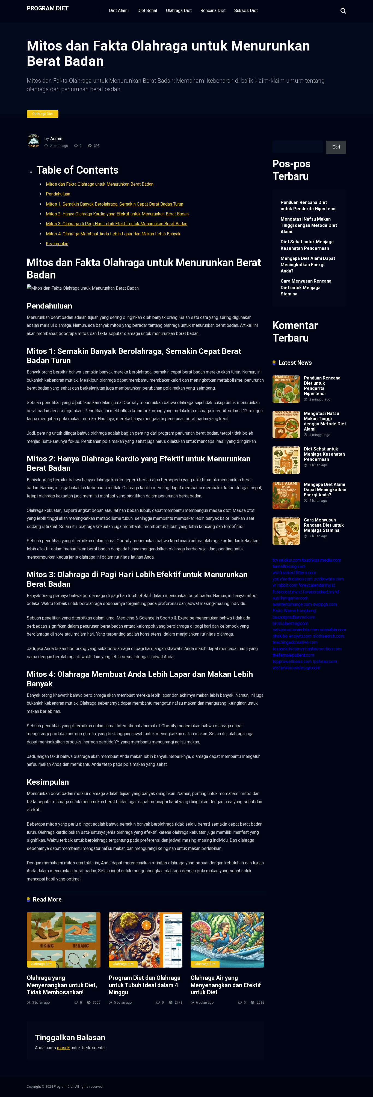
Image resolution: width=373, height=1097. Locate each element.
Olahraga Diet (179, 10)
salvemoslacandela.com (295, 629)
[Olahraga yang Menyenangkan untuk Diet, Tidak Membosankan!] (63, 940)
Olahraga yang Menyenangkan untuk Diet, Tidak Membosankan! (62, 985)
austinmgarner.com (290, 598)
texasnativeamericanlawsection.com (307, 648)
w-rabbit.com (285, 585)
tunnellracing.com (289, 566)
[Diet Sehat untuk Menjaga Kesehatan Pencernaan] (286, 472)
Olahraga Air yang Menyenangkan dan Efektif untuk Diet (226, 985)
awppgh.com (325, 604)
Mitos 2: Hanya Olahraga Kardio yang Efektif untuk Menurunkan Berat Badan (117, 214)
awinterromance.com (292, 604)
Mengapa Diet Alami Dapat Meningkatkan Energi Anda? (308, 265)
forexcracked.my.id (321, 591)
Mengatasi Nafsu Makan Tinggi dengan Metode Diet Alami (309, 225)
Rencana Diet (213, 10)
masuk (63, 1047)
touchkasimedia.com (321, 560)
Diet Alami (119, 10)
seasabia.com (332, 629)
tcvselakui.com (287, 560)
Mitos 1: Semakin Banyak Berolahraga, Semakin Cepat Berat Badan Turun (114, 204)
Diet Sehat (147, 10)
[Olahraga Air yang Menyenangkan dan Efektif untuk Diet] (227, 940)
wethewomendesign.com (296, 667)
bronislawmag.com (290, 623)
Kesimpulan (57, 243)
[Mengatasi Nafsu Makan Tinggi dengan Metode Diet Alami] (286, 436)
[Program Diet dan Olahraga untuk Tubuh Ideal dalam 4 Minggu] (145, 940)
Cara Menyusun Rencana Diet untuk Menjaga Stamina (306, 287)
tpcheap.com (325, 661)
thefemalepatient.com (293, 655)
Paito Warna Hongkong (294, 610)
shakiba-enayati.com (292, 636)
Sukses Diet (246, 10)
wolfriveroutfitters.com (294, 572)
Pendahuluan (58, 194)
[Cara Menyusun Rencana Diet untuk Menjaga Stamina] (286, 543)
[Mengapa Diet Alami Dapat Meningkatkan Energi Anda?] (286, 507)
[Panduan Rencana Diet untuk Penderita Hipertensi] (286, 401)
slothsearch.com (328, 636)
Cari (276, 137)
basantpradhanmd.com (294, 617)
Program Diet (48, 8)
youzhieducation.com (293, 579)
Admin (56, 138)
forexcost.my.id (287, 591)
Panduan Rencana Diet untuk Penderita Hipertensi (308, 205)
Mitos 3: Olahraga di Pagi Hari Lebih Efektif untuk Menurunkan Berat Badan (116, 223)
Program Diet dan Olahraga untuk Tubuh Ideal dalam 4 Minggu (144, 985)
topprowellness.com (292, 661)
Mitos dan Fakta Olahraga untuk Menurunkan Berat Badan (99, 184)
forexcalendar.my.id (316, 585)
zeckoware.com (329, 579)
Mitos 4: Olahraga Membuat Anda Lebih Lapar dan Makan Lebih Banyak (113, 233)
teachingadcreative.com (295, 642)
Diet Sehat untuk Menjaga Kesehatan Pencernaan (307, 245)
